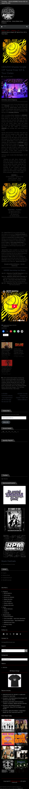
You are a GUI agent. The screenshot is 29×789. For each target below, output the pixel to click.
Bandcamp (21, 377)
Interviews (7, 595)
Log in (4, 573)
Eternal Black (20, 379)
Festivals (6, 613)
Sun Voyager (12, 387)
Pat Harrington (16, 384)
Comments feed (7, 577)
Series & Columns (9, 597)
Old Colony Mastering (17, 242)
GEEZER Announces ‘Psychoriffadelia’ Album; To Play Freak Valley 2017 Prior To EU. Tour (6, 352)
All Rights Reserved (6, 326)
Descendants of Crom (9, 564)
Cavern (3, 379)
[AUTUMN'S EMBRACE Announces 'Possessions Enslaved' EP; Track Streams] (21, 739)
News (4, 607)
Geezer (3, 381)
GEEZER (6, 106)
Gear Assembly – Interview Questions (14, 618)
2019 (4, 377)
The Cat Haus (20, 387)
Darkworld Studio (20, 234)
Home (4, 626)
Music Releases (8, 609)
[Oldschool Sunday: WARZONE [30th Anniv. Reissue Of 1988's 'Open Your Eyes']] (7, 725)
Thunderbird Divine (7, 388)
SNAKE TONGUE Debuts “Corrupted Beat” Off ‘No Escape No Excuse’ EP (7, 397)
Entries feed (6, 575)
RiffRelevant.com (15, 781)
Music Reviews (8, 599)
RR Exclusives (8, 593)
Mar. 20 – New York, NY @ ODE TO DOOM (14, 279)
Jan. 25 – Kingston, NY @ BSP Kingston (12, 273)
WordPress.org (7, 580)
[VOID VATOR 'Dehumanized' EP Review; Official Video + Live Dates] (7, 739)
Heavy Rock (17, 381)
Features (5, 591)
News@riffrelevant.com (8, 642)
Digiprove (20, 788)
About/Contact (7, 615)
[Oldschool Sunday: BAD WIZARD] (7, 752)
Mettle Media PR (11, 382)
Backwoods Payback (12, 377)
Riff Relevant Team (9, 622)
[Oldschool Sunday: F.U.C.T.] (21, 752)
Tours (5, 611)
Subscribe (6, 422)
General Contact (8, 616)
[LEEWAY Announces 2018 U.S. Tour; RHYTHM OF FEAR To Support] (7, 766)
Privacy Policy (8, 624)
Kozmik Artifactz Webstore (11, 264)
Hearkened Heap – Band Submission (14, 620)
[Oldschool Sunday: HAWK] (21, 725)
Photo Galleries (8, 603)
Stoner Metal (5, 387)
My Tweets (4, 479)
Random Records (9, 605)
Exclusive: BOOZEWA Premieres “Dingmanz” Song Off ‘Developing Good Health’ (14, 707)
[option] (18, 1)
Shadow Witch (22, 385)
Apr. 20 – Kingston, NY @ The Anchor (11, 283)
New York (19, 382)
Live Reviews (7, 601)
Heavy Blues (9, 381)
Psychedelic (8, 385)
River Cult (15, 385)
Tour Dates (16, 388)
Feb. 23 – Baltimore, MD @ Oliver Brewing (13, 276)
